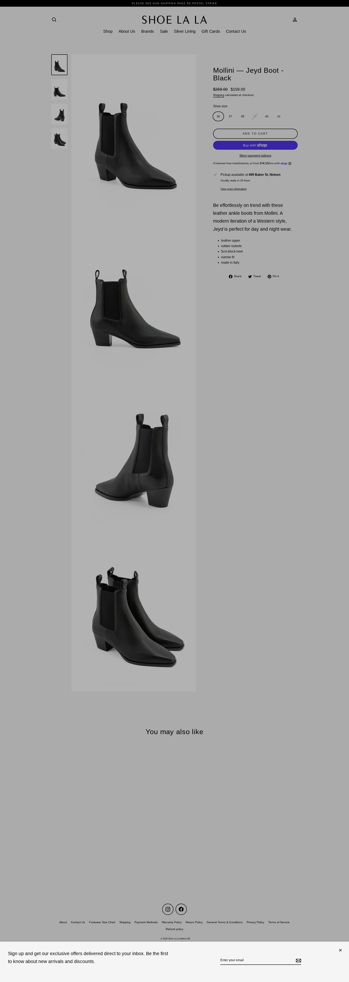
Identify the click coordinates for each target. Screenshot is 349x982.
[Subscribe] (298, 960)
